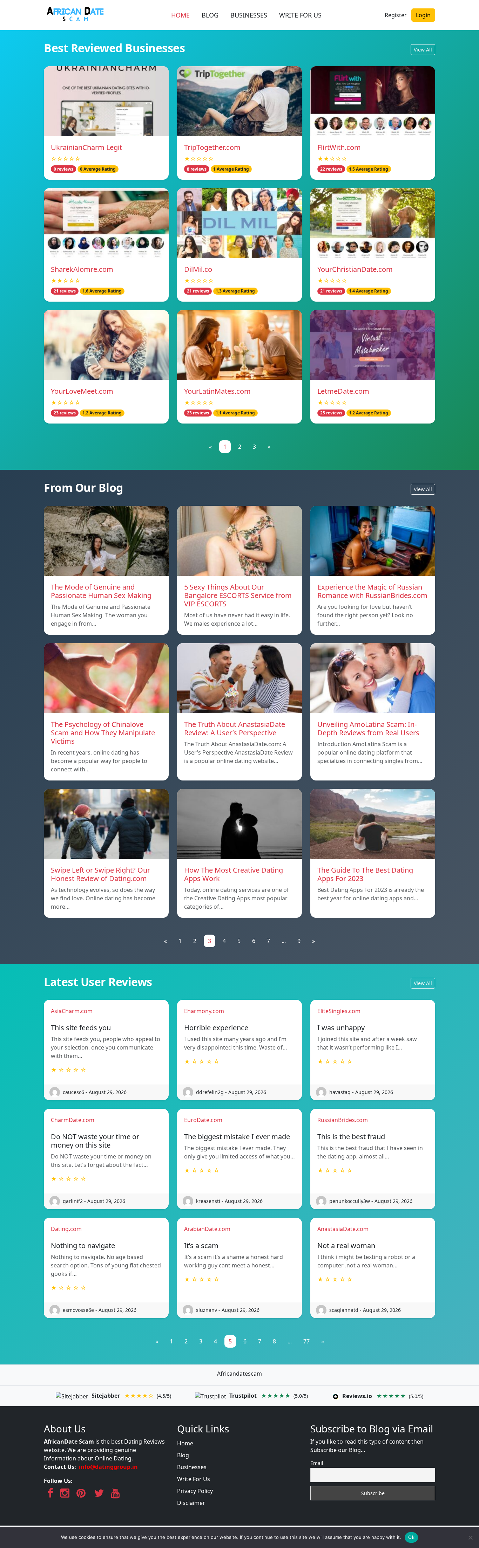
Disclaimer (191, 1503)
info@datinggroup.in (108, 1467)
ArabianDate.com (207, 1229)
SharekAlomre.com (82, 269)
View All (423, 49)
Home (185, 1443)
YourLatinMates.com (217, 391)
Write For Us (193, 1479)
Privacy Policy (195, 1491)
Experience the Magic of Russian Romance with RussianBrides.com (372, 591)
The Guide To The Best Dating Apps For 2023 (365, 874)
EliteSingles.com (338, 1011)
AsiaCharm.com (72, 1011)
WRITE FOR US (300, 15)
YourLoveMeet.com (82, 391)
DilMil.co (198, 269)
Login (423, 15)
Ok (411, 1537)
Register (396, 15)
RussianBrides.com (342, 1120)
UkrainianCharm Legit (86, 147)
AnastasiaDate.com (343, 1229)
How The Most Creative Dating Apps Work (233, 874)
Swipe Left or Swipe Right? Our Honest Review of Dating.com (100, 874)
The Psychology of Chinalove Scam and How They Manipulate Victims (103, 733)
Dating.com (66, 1229)
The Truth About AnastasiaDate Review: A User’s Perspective (234, 728)
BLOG (210, 15)
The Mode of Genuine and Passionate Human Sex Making (102, 591)
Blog (183, 1455)
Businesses (192, 1467)
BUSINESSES (248, 15)
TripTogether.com (212, 147)
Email (316, 1463)
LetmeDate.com (343, 391)
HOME (180, 15)
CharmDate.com (72, 1120)
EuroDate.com (203, 1120)
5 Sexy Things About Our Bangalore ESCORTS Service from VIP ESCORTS (238, 595)
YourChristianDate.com (355, 269)
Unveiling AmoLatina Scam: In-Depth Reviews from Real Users (368, 728)
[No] (470, 1537)
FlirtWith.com (339, 147)
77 (306, 1341)
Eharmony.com (204, 1011)
